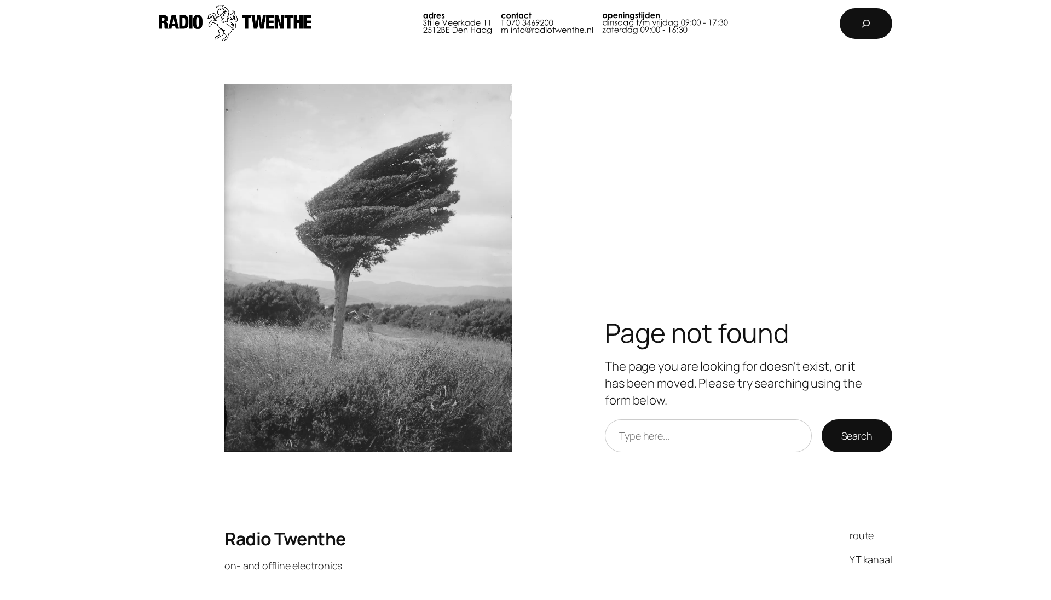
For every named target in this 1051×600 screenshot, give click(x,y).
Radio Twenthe (285, 539)
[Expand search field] (866, 23)
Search (857, 435)
